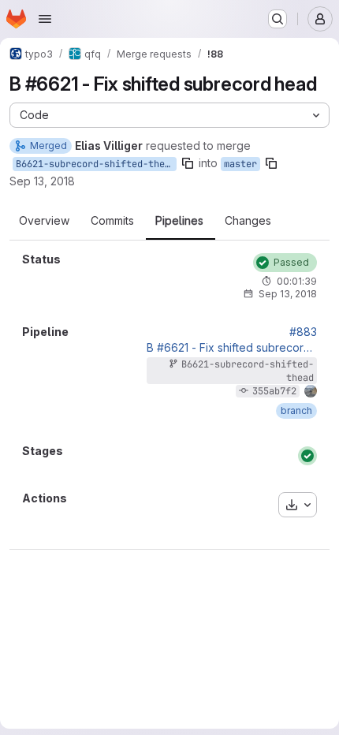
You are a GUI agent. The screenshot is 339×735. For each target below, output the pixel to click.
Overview (44, 221)
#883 (303, 332)
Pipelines (179, 221)
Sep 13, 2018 (42, 181)
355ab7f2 (274, 391)
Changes (248, 221)
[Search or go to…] (277, 18)
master (240, 164)
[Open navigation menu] (45, 19)
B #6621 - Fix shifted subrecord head (232, 347)
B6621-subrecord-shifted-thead (96, 164)
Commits (112, 221)
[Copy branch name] (187, 163)
